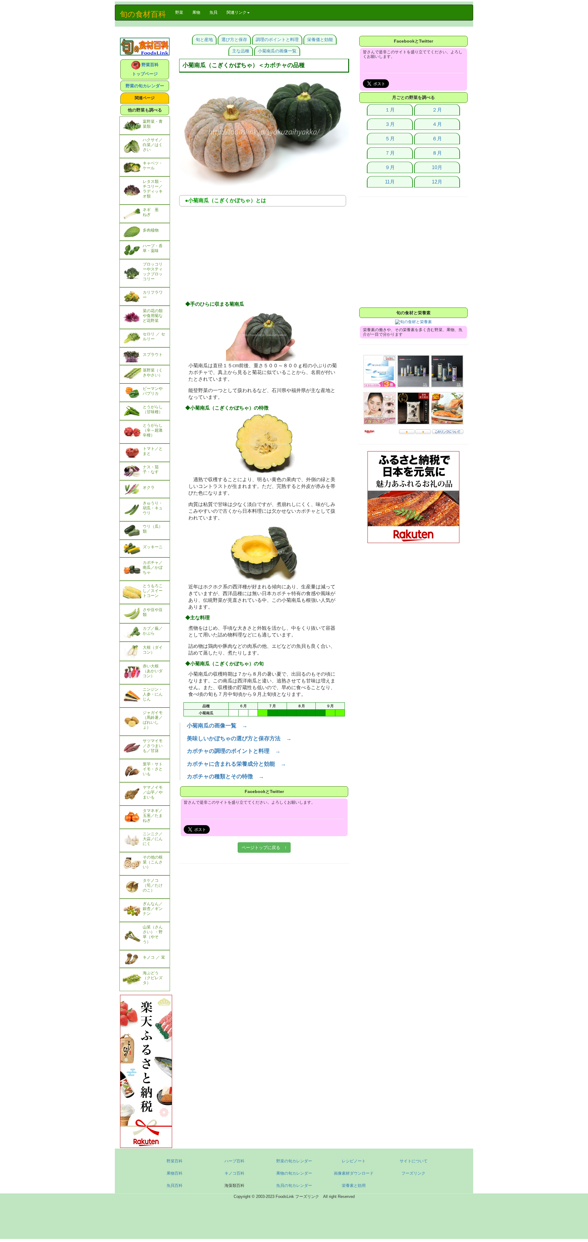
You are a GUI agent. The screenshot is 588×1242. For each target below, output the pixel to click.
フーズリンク (413, 1173)
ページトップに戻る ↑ (264, 847)
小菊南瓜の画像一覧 (277, 50)
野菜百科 (175, 1161)
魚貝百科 (175, 1185)
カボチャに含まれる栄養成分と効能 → (236, 764)
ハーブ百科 (234, 1161)
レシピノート (354, 1161)
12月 (437, 181)
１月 (390, 109)
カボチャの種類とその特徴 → (225, 776)
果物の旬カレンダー (294, 1173)
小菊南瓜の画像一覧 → (217, 726)
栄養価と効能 (320, 39)
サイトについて (414, 1161)
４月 (437, 124)
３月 (390, 124)
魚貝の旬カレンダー (294, 1185)
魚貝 (213, 12)
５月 (390, 138)
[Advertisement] (264, 255)
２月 (437, 109)
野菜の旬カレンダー (145, 85)
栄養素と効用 (354, 1185)
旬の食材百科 (143, 14)
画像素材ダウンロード (354, 1173)
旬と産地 (204, 39)
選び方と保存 (234, 39)
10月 (437, 167)
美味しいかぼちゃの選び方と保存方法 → (239, 738)
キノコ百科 (234, 1173)
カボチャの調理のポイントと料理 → (234, 751)
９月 (390, 167)
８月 (437, 153)
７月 (390, 153)
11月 (390, 181)
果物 (196, 12)
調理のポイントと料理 (277, 39)
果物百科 (175, 1173)
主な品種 (240, 50)
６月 (437, 138)
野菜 (181, 12)
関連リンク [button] (237, 12)
